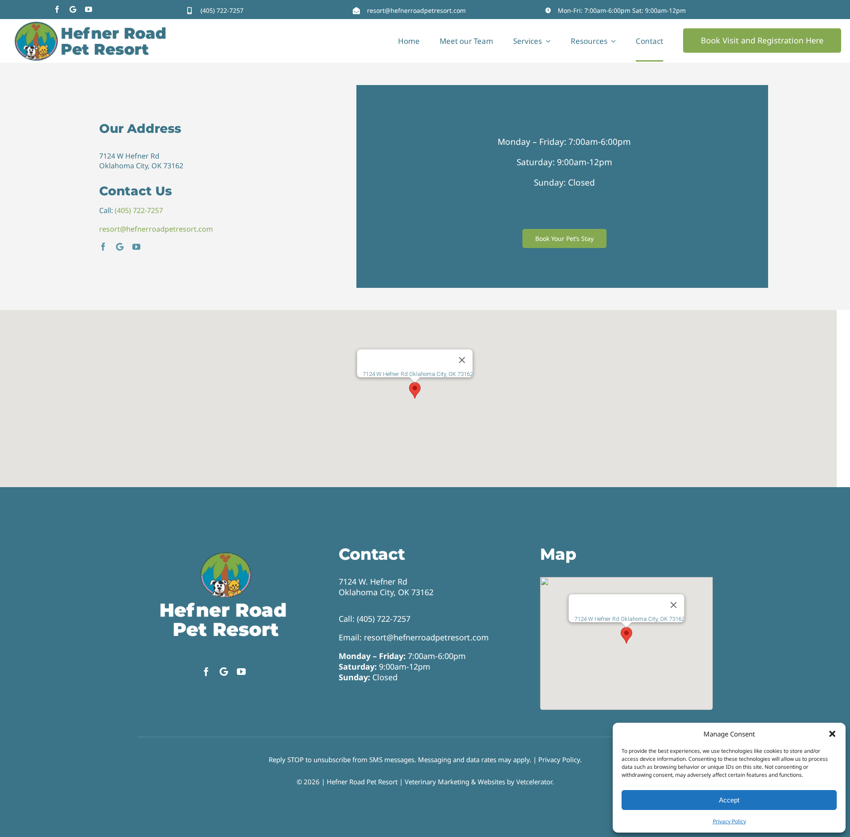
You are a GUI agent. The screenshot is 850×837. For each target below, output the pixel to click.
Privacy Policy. (560, 759)
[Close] (461, 360)
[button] (832, 733)
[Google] (73, 9)
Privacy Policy (729, 821)
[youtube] (88, 9)
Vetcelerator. (535, 781)
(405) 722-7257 (222, 10)
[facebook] (57, 9)
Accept (729, 800)
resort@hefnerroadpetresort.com (416, 10)
